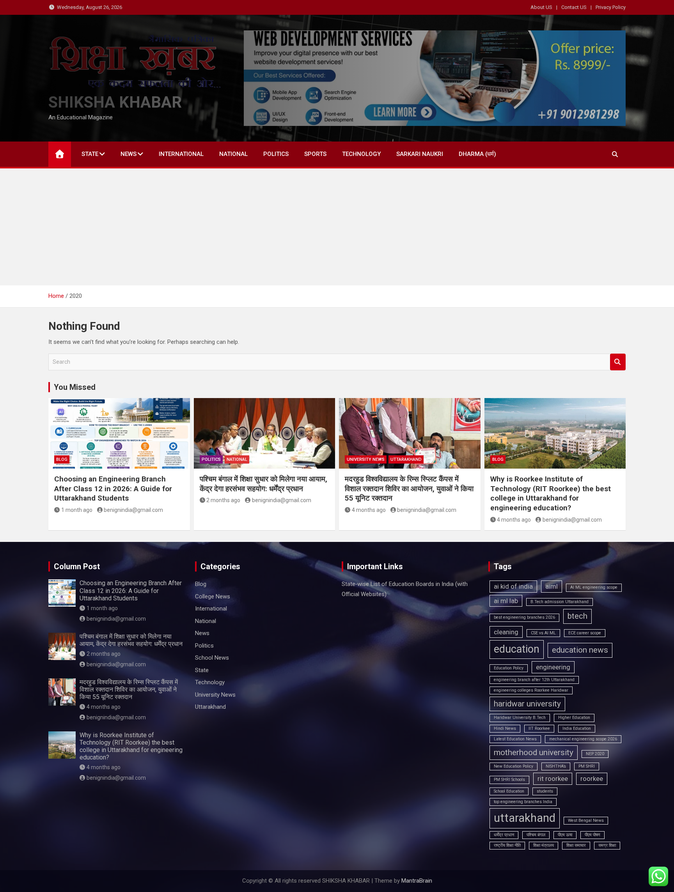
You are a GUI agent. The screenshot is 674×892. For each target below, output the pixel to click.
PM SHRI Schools (509, 779)
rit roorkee (552, 778)
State (90, 154)
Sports (315, 154)
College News (212, 596)
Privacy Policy (611, 7)
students (545, 791)
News (129, 154)
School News (212, 657)
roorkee (591, 778)
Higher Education (574, 717)
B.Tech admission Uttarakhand (559, 601)
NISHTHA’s (556, 766)
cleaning (506, 632)
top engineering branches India (523, 801)
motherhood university (533, 752)
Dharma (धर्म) (477, 154)
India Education (576, 728)
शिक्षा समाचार (576, 845)
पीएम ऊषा (565, 834)
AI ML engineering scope (593, 587)
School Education (509, 791)
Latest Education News (515, 739)
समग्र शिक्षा (607, 845)
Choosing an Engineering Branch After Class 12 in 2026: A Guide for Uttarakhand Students (113, 488)
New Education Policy (513, 766)
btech (577, 616)
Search (618, 362)
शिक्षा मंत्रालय (543, 845)
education (516, 649)
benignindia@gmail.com (133, 510)
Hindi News (505, 728)
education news (580, 650)
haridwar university (527, 703)
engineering (553, 667)
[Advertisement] (337, 226)
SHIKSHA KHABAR (115, 102)
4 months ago (369, 510)
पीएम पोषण (592, 834)
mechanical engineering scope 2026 (583, 739)
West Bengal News (586, 820)
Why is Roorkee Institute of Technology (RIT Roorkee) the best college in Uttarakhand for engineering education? (550, 493)
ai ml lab (506, 601)
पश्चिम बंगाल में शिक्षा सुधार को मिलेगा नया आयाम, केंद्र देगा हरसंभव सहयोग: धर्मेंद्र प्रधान (263, 483)
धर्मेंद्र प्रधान (504, 834)
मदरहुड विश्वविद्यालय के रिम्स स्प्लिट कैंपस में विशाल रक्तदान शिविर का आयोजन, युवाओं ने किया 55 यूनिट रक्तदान (409, 488)
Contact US (574, 7)
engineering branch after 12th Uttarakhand (534, 679)
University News (366, 459)
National (233, 154)
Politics (276, 154)
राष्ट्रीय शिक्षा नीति (507, 845)
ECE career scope (584, 632)
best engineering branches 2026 (524, 617)
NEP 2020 (595, 753)
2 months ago (223, 500)
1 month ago (76, 510)
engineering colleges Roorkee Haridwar (531, 690)
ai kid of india (513, 586)
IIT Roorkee (539, 728)
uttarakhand (524, 818)
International (181, 154)
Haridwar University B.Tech (520, 717)
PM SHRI (586, 766)
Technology (361, 154)
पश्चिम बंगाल (536, 834)
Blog (61, 459)
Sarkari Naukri (419, 154)
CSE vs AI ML (543, 632)
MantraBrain (416, 880)
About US (541, 7)
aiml (551, 586)
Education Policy (508, 668)
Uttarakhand (406, 459)
